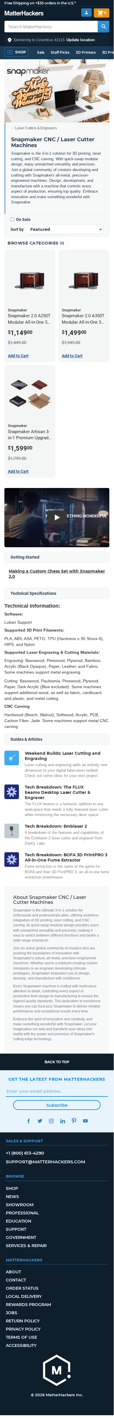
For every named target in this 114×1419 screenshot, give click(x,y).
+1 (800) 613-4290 (25, 1153)
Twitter (40, 1121)
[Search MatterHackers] (103, 26)
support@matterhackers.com (45, 1162)
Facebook (28, 1121)
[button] (56, 40)
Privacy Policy (23, 1329)
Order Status (22, 1288)
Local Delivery (24, 1296)
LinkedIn (62, 1121)
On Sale (23, 219)
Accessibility (21, 1345)
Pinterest (74, 1121)
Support (16, 1229)
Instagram (51, 1121)
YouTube (85, 1121)
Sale (40, 52)
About (13, 1272)
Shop (12, 1188)
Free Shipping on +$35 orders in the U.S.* (40, 3)
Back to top (57, 1062)
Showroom (20, 1204)
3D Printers (86, 52)
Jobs (11, 1312)
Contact (16, 1280)
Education (18, 1221)
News (12, 1196)
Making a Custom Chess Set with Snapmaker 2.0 (57, 574)
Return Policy (23, 1321)
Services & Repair (26, 1245)
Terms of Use (21, 1337)
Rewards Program (28, 1304)
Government (21, 1237)
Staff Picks (60, 52)
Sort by (17, 229)
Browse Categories (34, 243)
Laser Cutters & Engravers (36, 128)
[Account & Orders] (86, 12)
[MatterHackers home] (24, 14)
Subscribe (57, 1105)
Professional (22, 1213)
